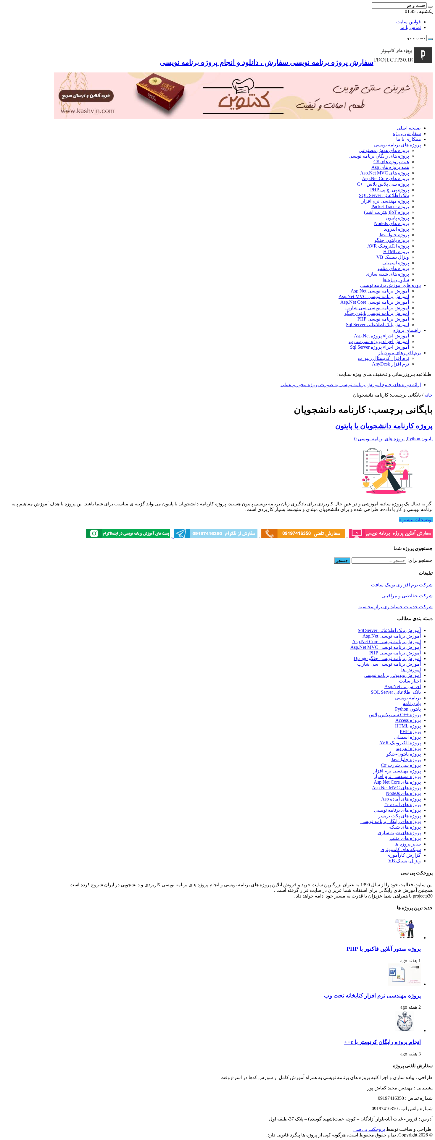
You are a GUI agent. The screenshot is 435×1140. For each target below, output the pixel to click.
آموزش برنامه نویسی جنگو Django (387, 658)
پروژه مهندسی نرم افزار (385, 200)
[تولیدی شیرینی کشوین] (243, 117)
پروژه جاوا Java (394, 234)
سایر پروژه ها (396, 279)
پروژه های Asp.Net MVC (384, 172)
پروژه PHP (410, 731)
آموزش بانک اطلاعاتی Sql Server (377, 324)
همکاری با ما (408, 139)
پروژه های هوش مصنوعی (384, 150)
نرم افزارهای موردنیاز (399, 352)
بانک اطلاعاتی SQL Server (384, 195)
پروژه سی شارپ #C (401, 765)
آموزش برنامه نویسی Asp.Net (380, 290)
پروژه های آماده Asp (401, 798)
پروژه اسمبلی (395, 262)
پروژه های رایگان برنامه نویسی (379, 156)
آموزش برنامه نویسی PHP (383, 318)
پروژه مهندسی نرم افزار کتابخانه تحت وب (372, 995)
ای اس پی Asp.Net (402, 686)
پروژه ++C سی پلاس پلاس (395, 714)
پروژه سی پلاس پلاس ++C (383, 184)
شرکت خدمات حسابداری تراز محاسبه (395, 606)
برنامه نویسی (408, 697)
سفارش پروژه (407, 133)
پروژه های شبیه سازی (387, 273)
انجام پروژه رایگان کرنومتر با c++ (382, 1042)
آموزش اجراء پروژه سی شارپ (379, 341)
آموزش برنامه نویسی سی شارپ (377, 307)
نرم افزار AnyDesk (390, 363)
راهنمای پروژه (407, 330)
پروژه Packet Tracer (390, 206)
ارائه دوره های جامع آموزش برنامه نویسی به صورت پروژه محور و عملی (351, 384)
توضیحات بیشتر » (416, 519)
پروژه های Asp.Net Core (385, 178)
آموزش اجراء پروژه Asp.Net (381, 335)
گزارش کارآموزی (403, 855)
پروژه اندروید (396, 229)
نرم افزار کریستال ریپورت (383, 358)
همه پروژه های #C (391, 161)
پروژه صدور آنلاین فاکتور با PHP (384, 949)
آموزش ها (411, 669)
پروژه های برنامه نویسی (397, 144)
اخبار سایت (410, 680)
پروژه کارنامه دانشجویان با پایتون (384, 426)
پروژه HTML (396, 251)
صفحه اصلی (409, 127)
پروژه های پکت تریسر (399, 815)
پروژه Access (408, 720)
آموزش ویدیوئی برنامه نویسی (392, 675)
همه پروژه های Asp (390, 167)
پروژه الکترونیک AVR (388, 245)
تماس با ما (410, 27)
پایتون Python (420, 438)
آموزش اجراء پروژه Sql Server (379, 347)
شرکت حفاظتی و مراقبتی (407, 595)
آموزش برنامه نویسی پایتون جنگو (376, 313)
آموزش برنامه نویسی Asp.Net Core (374, 302)
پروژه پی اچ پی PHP (389, 189)
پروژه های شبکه (405, 826)
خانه (428, 394)
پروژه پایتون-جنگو (392, 240)
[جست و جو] (430, 7)
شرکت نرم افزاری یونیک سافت (402, 584)
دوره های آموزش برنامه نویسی (390, 285)
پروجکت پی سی (369, 1129)
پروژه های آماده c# (402, 804)
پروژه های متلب (393, 268)
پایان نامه (412, 703)
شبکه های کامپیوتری (401, 849)
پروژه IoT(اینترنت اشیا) (386, 212)
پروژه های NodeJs (391, 223)
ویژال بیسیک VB (392, 257)
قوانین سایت (408, 21)
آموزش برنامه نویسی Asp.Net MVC (374, 296)
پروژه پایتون (397, 217)
